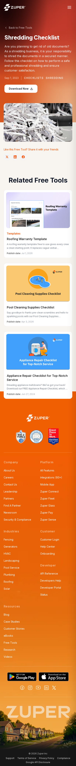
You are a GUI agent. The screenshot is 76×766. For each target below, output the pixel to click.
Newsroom (10, 512)
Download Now (19, 88)
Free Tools (10, 642)
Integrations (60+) (51, 477)
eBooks (8, 635)
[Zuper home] (15, 7)
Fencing (8, 539)
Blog (6, 614)
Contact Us (10, 484)
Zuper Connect (49, 491)
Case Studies (12, 621)
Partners (9, 498)
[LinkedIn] (46, 688)
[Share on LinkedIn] (15, 157)
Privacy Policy (46, 758)
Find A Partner (12, 505)
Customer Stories (14, 628)
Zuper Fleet (47, 498)
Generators (10, 546)
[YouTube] (38, 687)
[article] (38, 224)
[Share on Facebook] (23, 157)
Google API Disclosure (38, 762)
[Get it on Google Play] (22, 676)
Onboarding (47, 553)
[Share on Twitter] (7, 157)
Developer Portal (50, 587)
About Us (9, 470)
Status (44, 594)
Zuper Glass (47, 505)
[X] (54, 688)
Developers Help (50, 580)
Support (10, 758)
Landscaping (11, 560)
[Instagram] (30, 688)
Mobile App (47, 484)
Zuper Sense (48, 519)
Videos (8, 656)
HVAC (7, 553)
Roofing (8, 581)
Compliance (63, 758)
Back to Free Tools (20, 27)
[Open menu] (69, 7)
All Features (47, 470)
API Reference (49, 573)
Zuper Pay (46, 512)
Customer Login (49, 539)
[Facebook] (22, 688)
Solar (7, 588)
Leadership (10, 491)
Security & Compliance (17, 519)
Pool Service (11, 567)
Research (9, 649)
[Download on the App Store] (54, 676)
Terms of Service (26, 758)
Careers (8, 477)
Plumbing (9, 574)
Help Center (47, 546)
